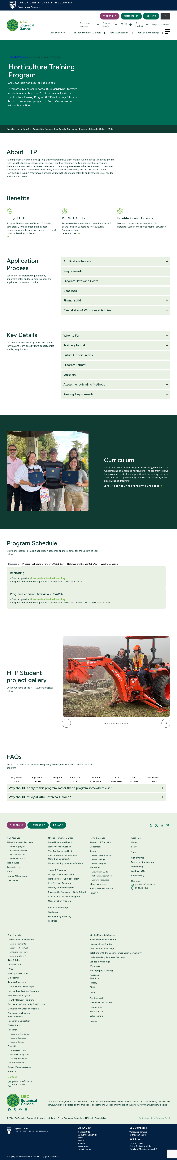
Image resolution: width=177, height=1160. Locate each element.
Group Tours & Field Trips (61, 874)
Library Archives (98, 884)
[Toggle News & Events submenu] (116, 25)
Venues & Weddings (148, 32)
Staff (134, 846)
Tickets (108, 16)
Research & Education (85, 24)
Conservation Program (59, 901)
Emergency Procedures (16, 1156)
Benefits (27, 129)
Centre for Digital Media (140, 1146)
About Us (136, 838)
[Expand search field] (165, 16)
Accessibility (13, 867)
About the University (87, 1134)
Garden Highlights (17, 846)
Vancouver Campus (138, 1132)
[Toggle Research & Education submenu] (98, 25)
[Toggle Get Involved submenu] (147, 25)
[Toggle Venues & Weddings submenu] (162, 33)
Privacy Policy (57, 1118)
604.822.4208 (141, 887)
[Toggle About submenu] (130, 24)
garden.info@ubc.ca (145, 884)
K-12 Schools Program (59, 883)
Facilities (52, 920)
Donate (151, 16)
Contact (165, 24)
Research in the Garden (102, 855)
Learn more (69, 233)
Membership (131, 16)
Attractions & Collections (20, 842)
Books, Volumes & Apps (101, 888)
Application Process (43, 129)
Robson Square (136, 1143)
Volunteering (137, 875)
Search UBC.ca (84, 1149)
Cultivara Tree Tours (18, 854)
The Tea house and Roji (60, 851)
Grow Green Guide (100, 872)
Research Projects (100, 859)
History (135, 842)
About (124, 24)
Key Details (60, 129)
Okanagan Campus (138, 1134)
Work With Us (138, 871)
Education (95, 867)
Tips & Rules (13, 862)
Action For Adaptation (102, 876)
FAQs (110, 129)
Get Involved (139, 24)
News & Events (106, 24)
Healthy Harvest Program (61, 887)
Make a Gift (83, 1146)
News (80, 1137)
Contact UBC (84, 1132)
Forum (93, 893)
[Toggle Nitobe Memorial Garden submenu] (104, 33)
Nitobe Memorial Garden (87, 32)
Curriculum (72, 129)
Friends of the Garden (142, 862)
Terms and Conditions (74, 1118)
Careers (81, 1143)
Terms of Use (30, 1156)
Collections (95, 846)
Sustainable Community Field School (67, 892)
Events (81, 1140)
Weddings (53, 912)
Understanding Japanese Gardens (65, 863)
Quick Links (12, 880)
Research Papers (99, 863)
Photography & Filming (59, 916)
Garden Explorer (16, 858)
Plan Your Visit (57, 32)
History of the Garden (59, 846)
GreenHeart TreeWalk (18, 850)
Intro (19, 129)
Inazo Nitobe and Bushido (61, 842)
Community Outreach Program (64, 896)
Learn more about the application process (131, 486)
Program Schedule (88, 129)
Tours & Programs (119, 32)
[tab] (14, 563)
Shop (154, 24)
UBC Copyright (42, 1156)
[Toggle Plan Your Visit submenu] (69, 33)
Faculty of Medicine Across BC (143, 1149)
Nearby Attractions (17, 876)
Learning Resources (100, 880)
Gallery (103, 129)
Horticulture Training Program (63, 878)
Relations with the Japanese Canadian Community (62, 857)
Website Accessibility (96, 1118)
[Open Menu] (167, 31)
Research (94, 851)
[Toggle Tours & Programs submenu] (132, 33)
